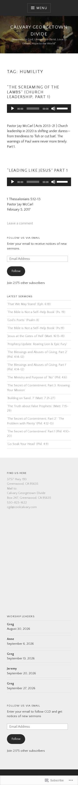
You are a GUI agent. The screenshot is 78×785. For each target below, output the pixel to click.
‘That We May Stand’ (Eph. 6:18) (29, 304)
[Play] (12, 108)
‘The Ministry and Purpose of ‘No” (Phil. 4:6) (37, 377)
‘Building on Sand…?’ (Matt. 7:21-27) (31, 398)
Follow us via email (23, 705)
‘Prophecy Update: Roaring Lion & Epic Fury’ (37, 344)
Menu (41, 8)
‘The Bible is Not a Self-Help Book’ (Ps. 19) (36, 312)
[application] (39, 108)
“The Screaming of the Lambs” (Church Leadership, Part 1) (33, 92)
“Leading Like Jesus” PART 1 (37, 170)
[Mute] (53, 108)
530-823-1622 (17, 502)
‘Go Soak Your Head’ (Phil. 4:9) (28, 444)
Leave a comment (20, 223)
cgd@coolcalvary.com (22, 507)
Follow (16, 271)
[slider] (63, 108)
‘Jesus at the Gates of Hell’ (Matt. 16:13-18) (36, 336)
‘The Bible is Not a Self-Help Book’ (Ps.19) (35, 328)
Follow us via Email (23, 237)
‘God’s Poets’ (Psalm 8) (23, 320)
